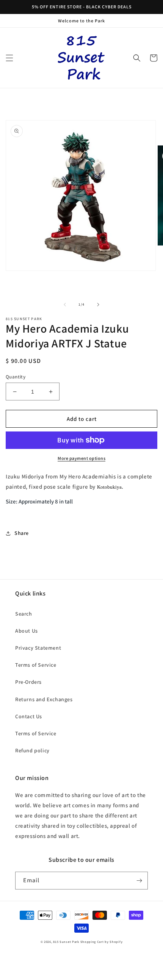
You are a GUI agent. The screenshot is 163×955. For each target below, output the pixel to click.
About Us (26, 630)
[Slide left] (64, 304)
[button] (9, 58)
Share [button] (21, 533)
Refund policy (32, 750)
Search (23, 613)
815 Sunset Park (66, 941)
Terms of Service (35, 664)
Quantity (15, 377)
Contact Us (28, 716)
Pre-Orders (28, 681)
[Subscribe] (139, 880)
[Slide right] (98, 304)
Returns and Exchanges (44, 699)
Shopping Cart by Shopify (101, 941)
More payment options (81, 458)
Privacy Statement (38, 647)
